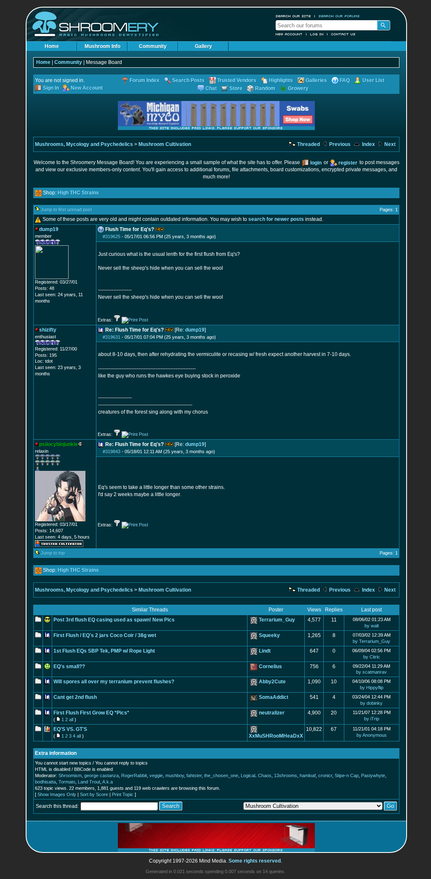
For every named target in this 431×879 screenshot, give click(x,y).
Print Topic (122, 794)
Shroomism (70, 775)
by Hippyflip (371, 687)
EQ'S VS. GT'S (70, 729)
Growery (298, 88)
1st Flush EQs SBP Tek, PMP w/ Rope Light (104, 651)
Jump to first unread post (66, 209)
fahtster (194, 775)
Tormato (67, 781)
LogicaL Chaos (256, 775)
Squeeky (269, 635)
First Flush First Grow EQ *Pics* (91, 713)
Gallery (203, 46)
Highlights (281, 80)
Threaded (308, 144)
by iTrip (371, 718)
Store (235, 88)
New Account (289, 34)
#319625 (111, 236)
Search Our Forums (339, 16)
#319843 (111, 451)
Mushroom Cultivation (164, 144)
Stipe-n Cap (347, 775)
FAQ (345, 80)
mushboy (174, 775)
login (316, 163)
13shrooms (285, 775)
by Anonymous (372, 735)
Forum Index (145, 80)
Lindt (265, 651)
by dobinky (371, 703)
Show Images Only (56, 794)
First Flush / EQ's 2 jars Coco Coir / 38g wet (104, 635)
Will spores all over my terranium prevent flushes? (113, 682)
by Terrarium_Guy (371, 641)
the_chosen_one (221, 775)
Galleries (316, 80)
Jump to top (53, 552)
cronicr (325, 775)
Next (389, 144)
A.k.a (107, 781)
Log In (317, 34)
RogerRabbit (134, 775)
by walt (371, 625)
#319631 (111, 337)
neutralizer (272, 713)
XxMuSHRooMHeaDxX (276, 736)
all (71, 719)
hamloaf (308, 775)
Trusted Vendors (236, 80)
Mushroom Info (102, 46)
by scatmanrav (371, 672)
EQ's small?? (69, 666)
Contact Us (343, 34)
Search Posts (188, 80)
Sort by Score (94, 794)
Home (52, 46)
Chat (211, 88)
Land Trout (89, 781)
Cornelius (270, 666)
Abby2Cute (272, 682)
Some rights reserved (255, 861)
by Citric (371, 656)
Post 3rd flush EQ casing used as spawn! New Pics (114, 620)
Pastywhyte (373, 775)
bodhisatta (45, 781)
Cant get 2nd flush (75, 697)
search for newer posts (276, 219)
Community (153, 46)
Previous (339, 144)
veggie (156, 775)
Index (368, 144)
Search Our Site (293, 16)
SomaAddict (273, 697)
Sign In (51, 88)
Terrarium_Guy (277, 620)
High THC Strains (78, 193)
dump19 (195, 330)
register (347, 163)
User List (373, 80)
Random (265, 88)
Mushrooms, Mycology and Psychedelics (84, 144)
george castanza (101, 775)
